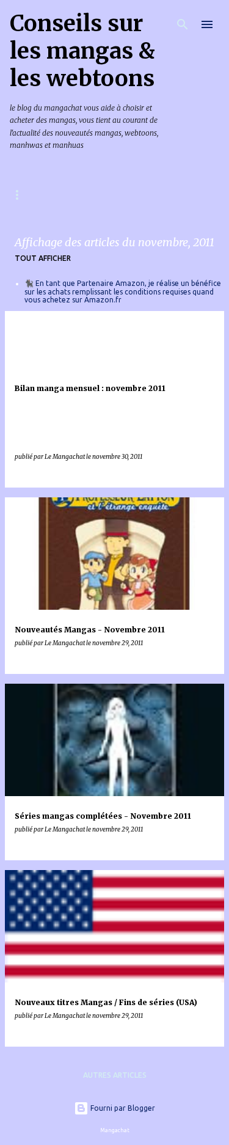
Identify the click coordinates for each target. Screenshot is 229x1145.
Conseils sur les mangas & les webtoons (82, 51)
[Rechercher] (182, 24)
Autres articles (115, 1075)
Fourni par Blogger (122, 1108)
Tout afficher (43, 258)
